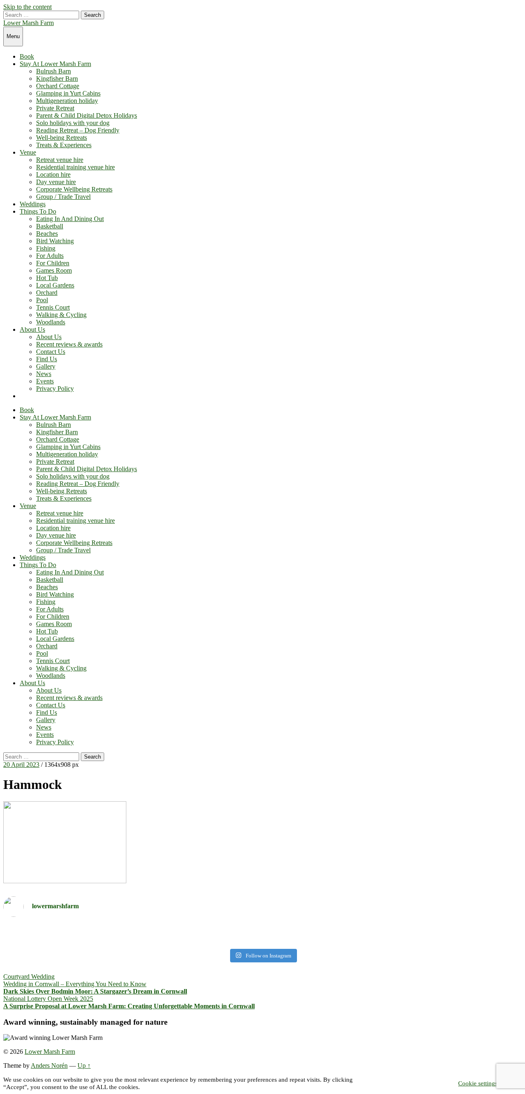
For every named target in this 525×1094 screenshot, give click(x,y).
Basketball (49, 226)
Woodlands (50, 322)
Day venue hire (56, 181)
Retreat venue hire (59, 159)
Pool (42, 299)
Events (45, 381)
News (43, 373)
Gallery (45, 366)
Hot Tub (47, 277)
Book (27, 56)
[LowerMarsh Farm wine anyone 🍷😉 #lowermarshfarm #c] (393, 934)
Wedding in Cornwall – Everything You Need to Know (74, 983)
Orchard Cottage (57, 85)
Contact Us (50, 351)
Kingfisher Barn (57, 78)
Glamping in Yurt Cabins (68, 93)
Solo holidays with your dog (73, 122)
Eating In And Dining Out (70, 218)
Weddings (33, 204)
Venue (28, 152)
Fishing (45, 248)
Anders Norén (49, 1065)
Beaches (47, 233)
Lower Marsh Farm (28, 22)
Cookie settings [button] (478, 1083)
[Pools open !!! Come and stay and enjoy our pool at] (131, 934)
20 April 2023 (21, 764)
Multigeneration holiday (67, 100)
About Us (32, 329)
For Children (52, 263)
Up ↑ (84, 1065)
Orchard (46, 292)
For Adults (50, 255)
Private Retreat (55, 108)
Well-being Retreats (61, 137)
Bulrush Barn (53, 71)
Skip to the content (27, 6)
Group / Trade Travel (63, 196)
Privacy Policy (55, 388)
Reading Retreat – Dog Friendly (77, 130)
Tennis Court (53, 307)
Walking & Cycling (61, 314)
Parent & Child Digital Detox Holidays (86, 115)
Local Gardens (55, 285)
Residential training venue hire (75, 167)
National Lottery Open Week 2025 (48, 998)
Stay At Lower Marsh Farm (55, 63)
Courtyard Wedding (29, 976)
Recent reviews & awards (69, 344)
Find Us (46, 359)
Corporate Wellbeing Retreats (74, 189)
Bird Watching (55, 240)
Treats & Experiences (63, 144)
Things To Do (38, 211)
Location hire (53, 174)
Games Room (54, 270)
